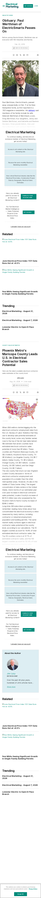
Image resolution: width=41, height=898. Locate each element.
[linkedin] (17, 55)
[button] (3, 6)
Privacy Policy (33, 889)
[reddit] (24, 55)
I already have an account (21, 227)
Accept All (20, 894)
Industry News (7, 15)
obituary (31, 110)
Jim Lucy (20, 378)
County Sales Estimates (11, 345)
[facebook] (14, 55)
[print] (38, 55)
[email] (27, 55)
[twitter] (20, 55)
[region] (20, 891)
